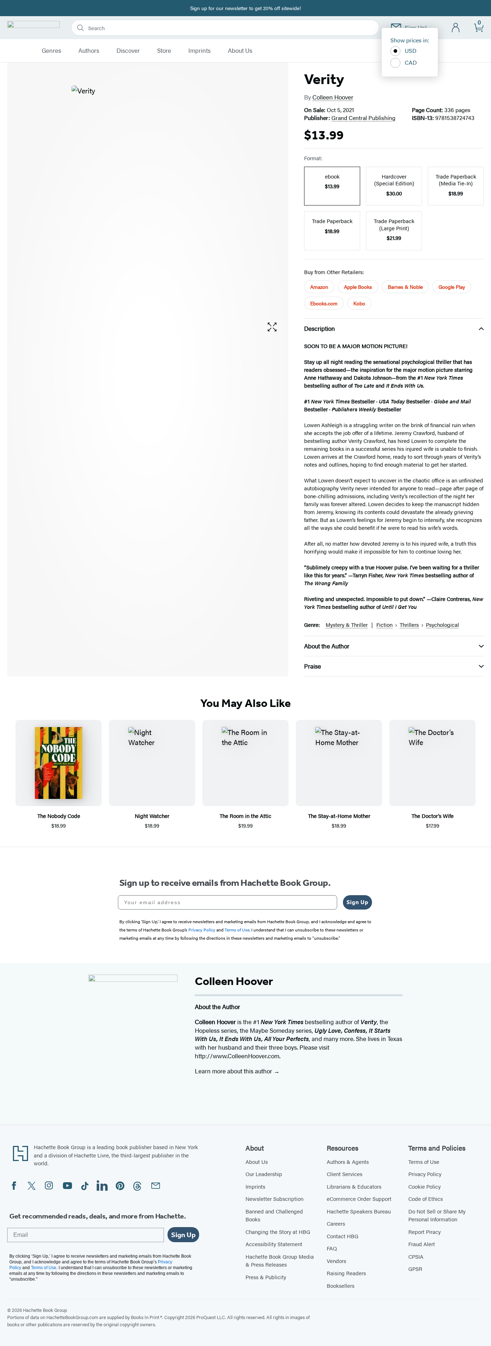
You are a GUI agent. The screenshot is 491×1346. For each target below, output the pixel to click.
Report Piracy (424, 1231)
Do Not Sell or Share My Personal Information (436, 1215)
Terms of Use (423, 1161)
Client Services (344, 1174)
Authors (88, 51)
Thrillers (409, 624)
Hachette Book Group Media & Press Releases (280, 1260)
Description (319, 328)
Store (164, 51)
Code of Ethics (425, 1198)
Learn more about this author (234, 1071)
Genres (51, 51)
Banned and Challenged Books (274, 1215)
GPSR (415, 1268)
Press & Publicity (266, 1277)
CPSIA (415, 1256)
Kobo (359, 303)
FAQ (332, 1248)
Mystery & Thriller (347, 624)
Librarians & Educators (354, 1186)
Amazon (319, 286)
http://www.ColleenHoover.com (237, 1055)
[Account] (456, 28)
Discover (128, 51)
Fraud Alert (421, 1244)
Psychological (442, 624)
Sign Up (357, 902)
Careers (336, 1223)
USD (411, 50)
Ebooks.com (324, 303)
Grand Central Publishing (363, 118)
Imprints (199, 51)
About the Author (326, 646)
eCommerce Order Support (359, 1198)
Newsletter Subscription (274, 1198)
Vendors (336, 1260)
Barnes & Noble (405, 286)
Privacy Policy (424, 1174)
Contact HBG (342, 1236)
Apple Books (358, 286)
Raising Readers (346, 1273)
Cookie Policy (424, 1186)
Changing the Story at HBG (278, 1231)
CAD (411, 62)
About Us (240, 51)
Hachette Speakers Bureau (359, 1211)
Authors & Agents (348, 1161)
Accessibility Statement (274, 1244)
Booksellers (340, 1285)
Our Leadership (264, 1174)
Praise (312, 666)
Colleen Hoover (332, 97)
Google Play (452, 286)
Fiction (384, 624)
